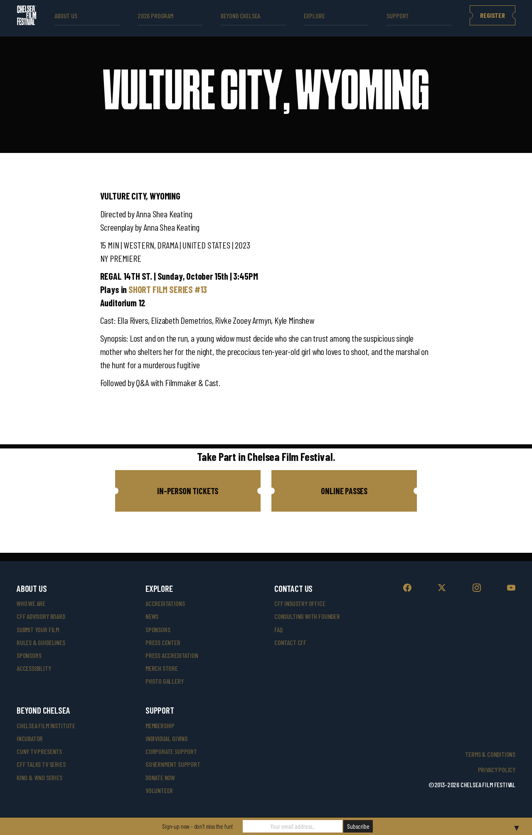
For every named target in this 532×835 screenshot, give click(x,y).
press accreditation (171, 655)
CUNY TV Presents (39, 751)
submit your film (38, 629)
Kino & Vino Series (39, 777)
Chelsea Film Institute (46, 725)
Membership (160, 725)
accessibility (34, 668)
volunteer (159, 790)
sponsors (29, 655)
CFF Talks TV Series (41, 764)
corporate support (171, 751)
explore (314, 16)
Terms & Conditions (490, 754)
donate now (160, 777)
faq (278, 629)
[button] (188, 491)
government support (172, 764)
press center (162, 642)
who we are (31, 603)
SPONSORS (157, 629)
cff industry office (299, 603)
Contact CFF (290, 642)
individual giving (166, 738)
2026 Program (155, 16)
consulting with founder (307, 616)
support (398, 16)
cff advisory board (41, 616)
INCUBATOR (30, 738)
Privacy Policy (496, 769)
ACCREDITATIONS (165, 603)
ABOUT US (65, 16)
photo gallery (164, 681)
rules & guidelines (41, 642)
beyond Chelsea (240, 16)
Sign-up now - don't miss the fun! (197, 826)
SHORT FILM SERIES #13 (167, 289)
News (151, 616)
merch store (161, 668)
